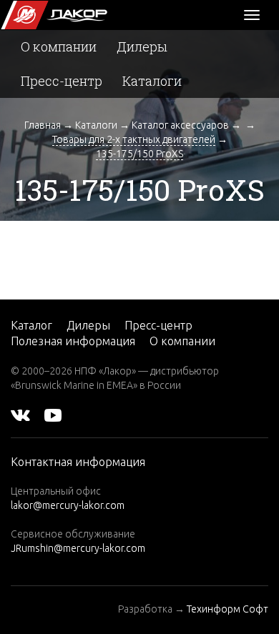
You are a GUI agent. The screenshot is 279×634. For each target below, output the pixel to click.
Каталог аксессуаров (180, 125)
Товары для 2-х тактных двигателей (133, 139)
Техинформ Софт (227, 609)
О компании (59, 46)
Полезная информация (73, 341)
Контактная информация (78, 461)
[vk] (20, 414)
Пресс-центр (61, 80)
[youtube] (53, 414)
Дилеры (142, 46)
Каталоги (152, 80)
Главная (42, 125)
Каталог (31, 325)
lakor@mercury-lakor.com (67, 505)
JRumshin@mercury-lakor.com (78, 548)
